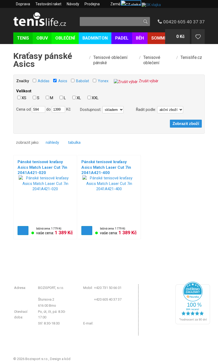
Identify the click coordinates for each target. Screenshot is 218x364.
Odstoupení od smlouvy (164, 322)
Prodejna (92, 4)
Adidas (43, 81)
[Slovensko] (151, 4)
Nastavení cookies (160, 309)
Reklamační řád (158, 296)
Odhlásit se (155, 332)
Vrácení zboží (156, 302)
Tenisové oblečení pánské (110, 60)
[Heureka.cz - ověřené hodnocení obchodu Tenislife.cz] (192, 323)
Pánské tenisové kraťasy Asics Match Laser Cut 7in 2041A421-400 (106, 167)
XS (24, 98)
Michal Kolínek (82, 359)
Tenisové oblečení (151, 60)
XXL (95, 98)
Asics (62, 81)
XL (79, 98)
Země (115, 4)
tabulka (74, 142)
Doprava (23, 4)
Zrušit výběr (148, 81)
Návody (73, 4)
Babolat (82, 81)
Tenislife (44, 19)
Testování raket (48, 4)
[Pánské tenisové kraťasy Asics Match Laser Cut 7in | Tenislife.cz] (45, 199)
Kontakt (152, 316)
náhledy (52, 142)
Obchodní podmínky (162, 287)
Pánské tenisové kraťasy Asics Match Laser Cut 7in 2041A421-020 (42, 167)
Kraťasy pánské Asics (42, 60)
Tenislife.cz (191, 57)
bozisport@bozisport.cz (113, 323)
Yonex (103, 81)
